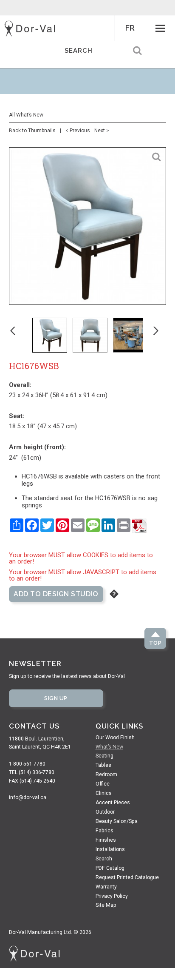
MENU (160, 28)
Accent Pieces (113, 803)
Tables (103, 765)
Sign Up (56, 698)
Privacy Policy (112, 896)
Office (103, 784)
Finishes (106, 840)
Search (104, 859)
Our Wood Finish (115, 737)
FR (130, 27)
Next (161, 335)
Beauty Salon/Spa (117, 821)
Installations (110, 849)
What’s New (109, 747)
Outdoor (105, 812)
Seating (104, 756)
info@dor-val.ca (27, 797)
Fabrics (104, 831)
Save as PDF (139, 525)
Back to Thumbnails (32, 131)
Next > (101, 131)
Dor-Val (29, 28)
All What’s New (26, 115)
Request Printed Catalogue (127, 877)
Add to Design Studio (56, 594)
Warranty (106, 887)
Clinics (104, 793)
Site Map (106, 905)
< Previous (77, 131)
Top (155, 643)
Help (114, 593)
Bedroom (106, 774)
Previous (18, 335)
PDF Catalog (110, 868)
